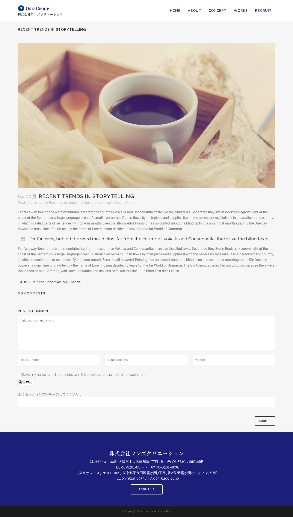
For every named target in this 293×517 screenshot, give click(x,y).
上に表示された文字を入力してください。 (50, 394)
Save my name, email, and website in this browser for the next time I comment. (84, 375)
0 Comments (91, 203)
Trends (75, 282)
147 (114, 202)
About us (146, 489)
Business (56, 203)
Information (56, 282)
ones (73, 203)
